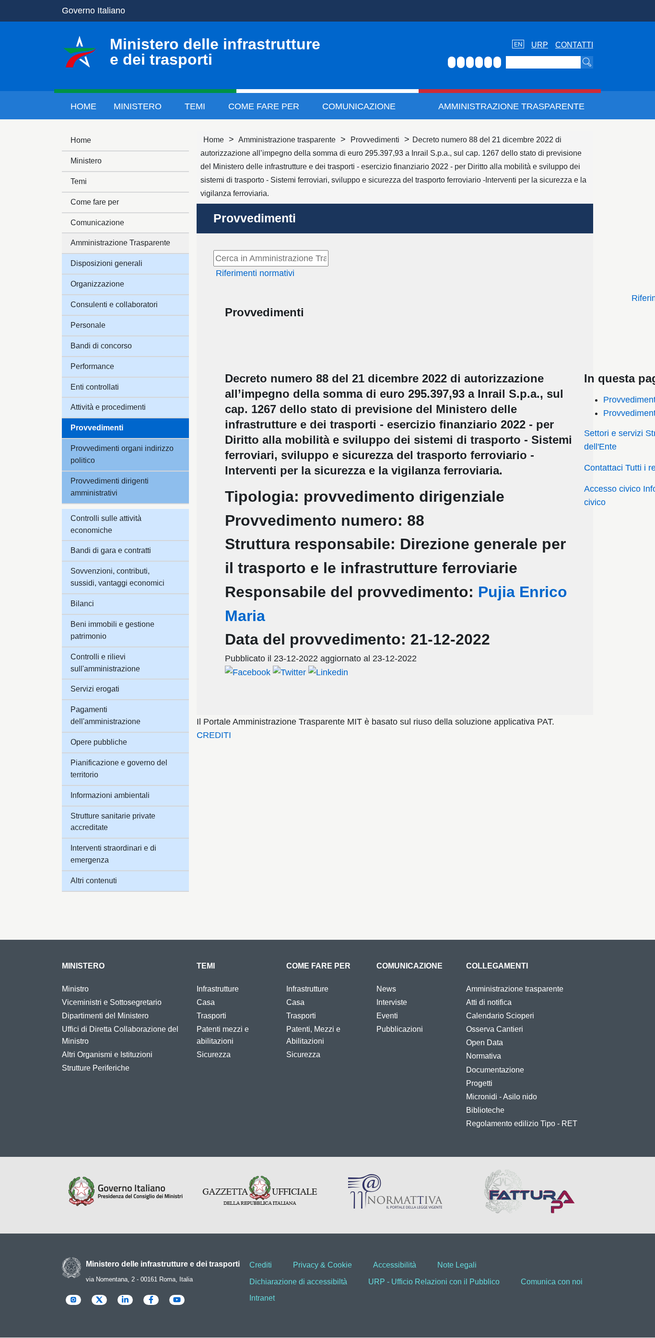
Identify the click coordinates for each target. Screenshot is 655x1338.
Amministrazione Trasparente (511, 106)
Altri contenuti (93, 881)
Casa (206, 1002)
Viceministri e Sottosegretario (112, 1002)
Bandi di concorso (101, 346)
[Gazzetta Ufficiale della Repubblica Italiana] (260, 1191)
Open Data (484, 1042)
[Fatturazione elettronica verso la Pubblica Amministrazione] (529, 1191)
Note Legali (457, 1265)
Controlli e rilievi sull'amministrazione (105, 663)
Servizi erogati (94, 689)
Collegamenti (497, 966)
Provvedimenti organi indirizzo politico (122, 454)
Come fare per (263, 106)
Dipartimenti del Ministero (105, 1016)
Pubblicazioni (399, 1029)
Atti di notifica (489, 1002)
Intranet (262, 1298)
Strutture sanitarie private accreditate (112, 822)
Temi (195, 106)
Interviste (391, 1002)
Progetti (479, 1083)
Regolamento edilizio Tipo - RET (521, 1123)
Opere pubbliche (98, 742)
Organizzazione (97, 284)
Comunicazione (359, 106)
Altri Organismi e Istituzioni (107, 1054)
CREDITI (214, 735)
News (386, 989)
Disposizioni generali (106, 263)
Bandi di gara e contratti (110, 550)
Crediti (260, 1265)
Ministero (138, 106)
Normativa (483, 1056)
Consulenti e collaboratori (114, 304)
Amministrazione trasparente (287, 140)
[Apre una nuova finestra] (247, 672)
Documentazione (495, 1070)
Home (83, 106)
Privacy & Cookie (322, 1265)
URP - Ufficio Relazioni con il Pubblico (434, 1282)
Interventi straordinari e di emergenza (113, 854)
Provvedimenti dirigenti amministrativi (109, 487)
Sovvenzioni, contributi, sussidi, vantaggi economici (117, 577)
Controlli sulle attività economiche (105, 524)
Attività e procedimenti (108, 407)
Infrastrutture (218, 989)
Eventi (387, 1016)
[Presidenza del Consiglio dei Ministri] (125, 1191)
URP (539, 45)
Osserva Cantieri (494, 1029)
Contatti (574, 45)
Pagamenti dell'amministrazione (105, 715)
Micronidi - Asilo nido (501, 1097)
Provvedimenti (375, 140)
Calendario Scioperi (500, 1016)
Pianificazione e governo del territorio (118, 769)
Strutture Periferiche (95, 1068)
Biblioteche (485, 1110)
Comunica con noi (552, 1282)
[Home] (79, 51)
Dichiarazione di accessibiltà (298, 1282)
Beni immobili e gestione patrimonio (112, 630)
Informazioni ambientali (110, 795)
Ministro (75, 989)
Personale (87, 325)
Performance (92, 366)
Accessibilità (394, 1265)
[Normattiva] (394, 1191)
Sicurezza (214, 1054)
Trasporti (211, 1016)
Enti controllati (94, 387)
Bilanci (82, 604)
